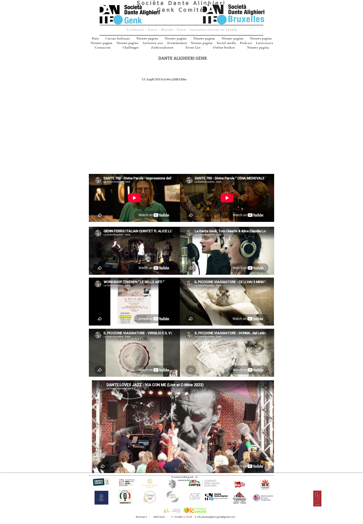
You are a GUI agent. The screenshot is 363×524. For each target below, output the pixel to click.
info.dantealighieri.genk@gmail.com (216, 516)
